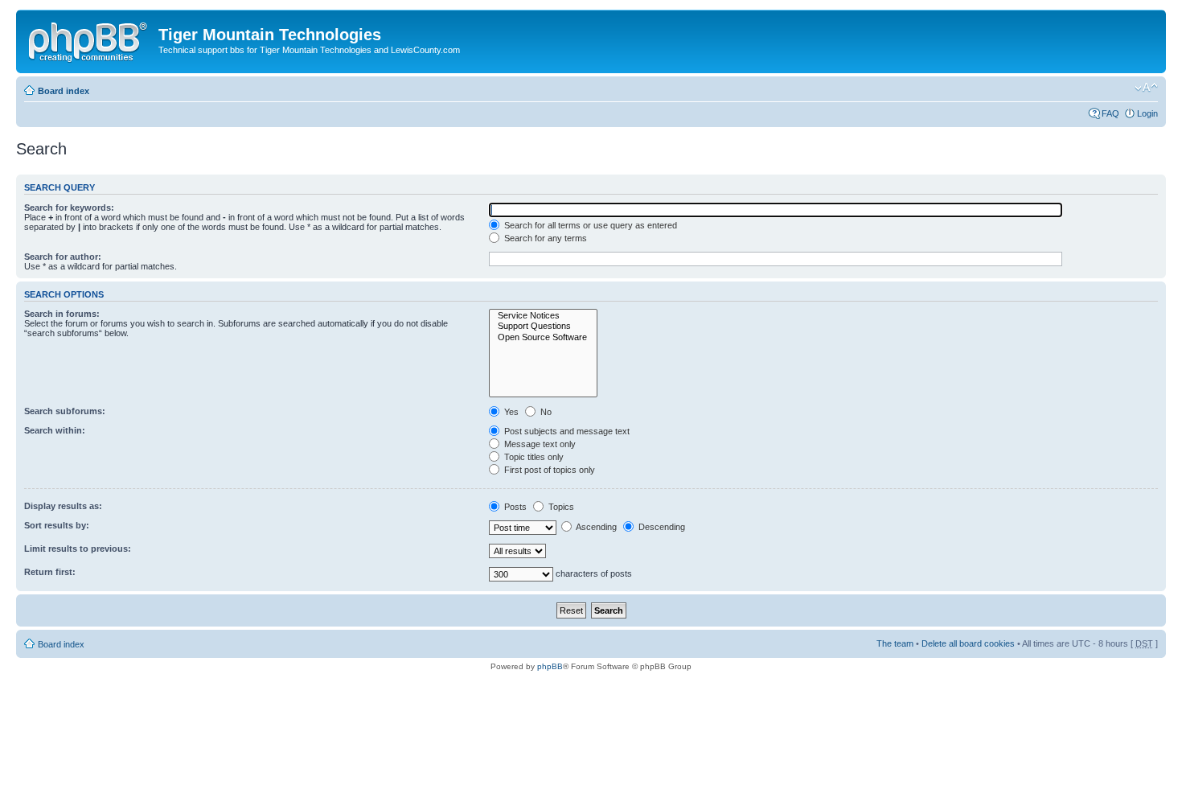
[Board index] (89, 39)
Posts (514, 507)
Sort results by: (56, 525)
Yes (510, 412)
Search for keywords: (69, 207)
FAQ (1110, 113)
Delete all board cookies (968, 643)
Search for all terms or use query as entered (589, 225)
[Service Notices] (543, 315)
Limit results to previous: (77, 548)
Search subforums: (64, 411)
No (545, 412)
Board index (63, 91)
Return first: (50, 572)
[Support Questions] (543, 326)
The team (894, 643)
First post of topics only (548, 470)
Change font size (1146, 87)
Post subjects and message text (566, 431)
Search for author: (62, 256)
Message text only (539, 444)
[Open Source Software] (543, 337)
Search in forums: (62, 314)
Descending (660, 527)
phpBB (550, 666)
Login (1147, 113)
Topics (560, 507)
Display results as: (63, 506)
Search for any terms (544, 238)
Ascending (595, 527)
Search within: (54, 430)
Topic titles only (533, 457)
